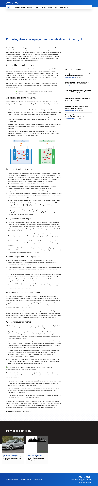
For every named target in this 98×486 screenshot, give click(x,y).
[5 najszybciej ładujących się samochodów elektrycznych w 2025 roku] (13, 444)
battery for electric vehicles (15, 411)
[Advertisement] (49, 24)
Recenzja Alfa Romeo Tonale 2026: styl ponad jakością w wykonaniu (77, 74)
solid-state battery (26, 411)
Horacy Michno (6, 461)
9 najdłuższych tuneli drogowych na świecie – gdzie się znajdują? (76, 107)
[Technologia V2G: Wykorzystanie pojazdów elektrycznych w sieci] (37, 444)
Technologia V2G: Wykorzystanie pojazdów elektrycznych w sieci (36, 458)
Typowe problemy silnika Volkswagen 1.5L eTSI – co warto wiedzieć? (77, 115)
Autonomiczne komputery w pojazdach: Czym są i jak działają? (77, 99)
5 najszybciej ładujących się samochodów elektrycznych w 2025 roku (12, 458)
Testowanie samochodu (70, 77)
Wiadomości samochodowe (71, 85)
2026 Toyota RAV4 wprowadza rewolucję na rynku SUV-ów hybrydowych (78, 91)
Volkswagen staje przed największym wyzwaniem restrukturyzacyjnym (77, 83)
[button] (8, 7)
